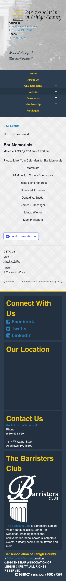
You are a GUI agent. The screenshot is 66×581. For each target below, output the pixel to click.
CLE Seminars (33, 86)
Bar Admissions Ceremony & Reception (41, 281)
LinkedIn (21, 335)
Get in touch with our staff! (22, 425)
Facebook (22, 321)
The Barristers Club (18, 526)
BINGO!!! (9, 281)
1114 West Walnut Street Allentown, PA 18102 (23, 28)
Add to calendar (21, 236)
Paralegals (33, 110)
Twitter (18, 328)
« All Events (11, 126)
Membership (33, 104)
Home (33, 73)
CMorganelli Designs (20, 558)
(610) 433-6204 (17, 37)
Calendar (33, 92)
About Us (33, 79)
